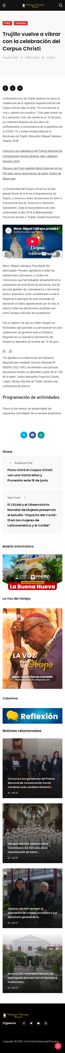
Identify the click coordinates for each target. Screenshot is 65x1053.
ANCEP (14, 792)
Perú (7, 23)
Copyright (8, 1041)
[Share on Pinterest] (20, 88)
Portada (21, 23)
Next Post (13, 498)
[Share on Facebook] (5, 88)
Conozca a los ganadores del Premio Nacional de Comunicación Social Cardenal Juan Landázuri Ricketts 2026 (32, 156)
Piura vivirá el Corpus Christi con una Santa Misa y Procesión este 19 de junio (30, 475)
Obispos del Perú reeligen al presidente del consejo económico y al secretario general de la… (32, 913)
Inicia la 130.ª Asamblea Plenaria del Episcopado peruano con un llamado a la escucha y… (32, 978)
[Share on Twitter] (12, 88)
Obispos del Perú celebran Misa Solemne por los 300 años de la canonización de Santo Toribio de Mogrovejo (32, 173)
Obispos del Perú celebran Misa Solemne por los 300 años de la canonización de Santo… (28, 848)
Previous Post (23, 463)
